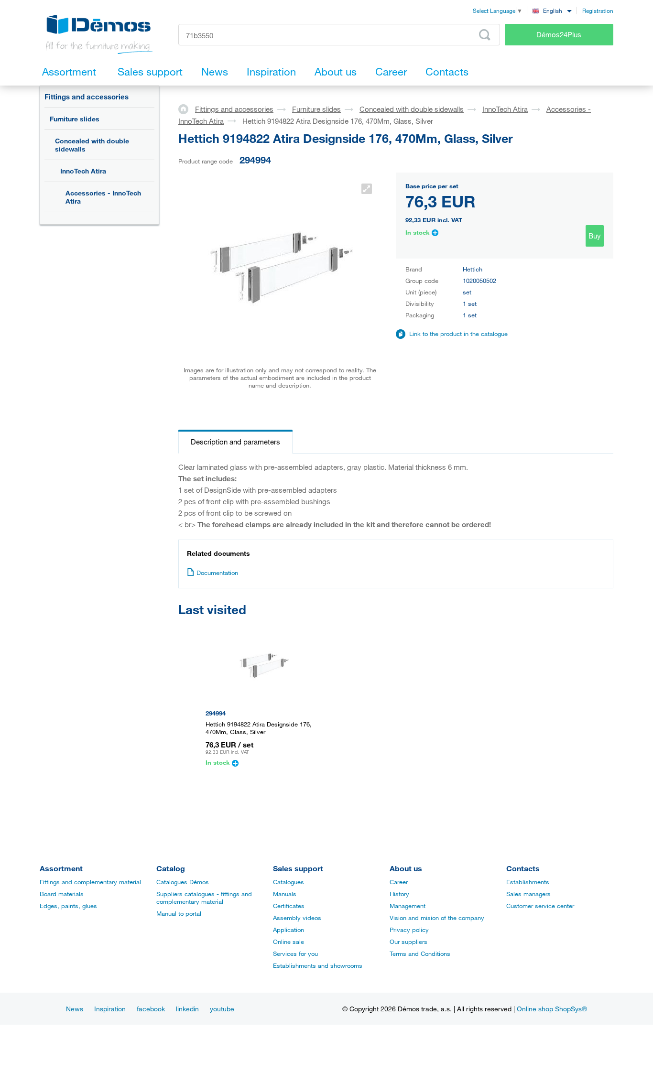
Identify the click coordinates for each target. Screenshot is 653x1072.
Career (399, 882)
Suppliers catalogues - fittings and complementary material (204, 897)
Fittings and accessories (86, 96)
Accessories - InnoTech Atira (103, 197)
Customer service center (540, 906)
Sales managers (528, 894)
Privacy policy (409, 929)
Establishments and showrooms (317, 965)
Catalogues (288, 882)
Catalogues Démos (182, 882)
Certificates (289, 906)
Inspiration (110, 1009)
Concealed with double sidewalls (92, 145)
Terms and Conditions (420, 953)
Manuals (284, 894)
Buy (594, 235)
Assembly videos (297, 917)
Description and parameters (235, 441)
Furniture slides (74, 119)
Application (288, 929)
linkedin (187, 1009)
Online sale (288, 941)
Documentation (217, 572)
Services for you (295, 953)
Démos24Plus (558, 34)
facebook (151, 1009)
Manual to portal (178, 913)
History (399, 894)
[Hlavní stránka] (186, 108)
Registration (597, 10)
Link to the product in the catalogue (458, 333)
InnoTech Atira (83, 171)
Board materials (62, 894)
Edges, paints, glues (68, 906)
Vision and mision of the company (437, 917)
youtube (222, 1009)
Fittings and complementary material (90, 882)
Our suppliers (408, 941)
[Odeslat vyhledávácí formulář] (485, 35)
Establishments (527, 882)
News (74, 1009)
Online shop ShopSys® (552, 1009)
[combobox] (552, 10)
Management (407, 906)
